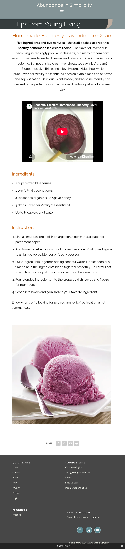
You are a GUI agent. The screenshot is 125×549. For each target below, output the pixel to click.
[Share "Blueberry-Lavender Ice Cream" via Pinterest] (64, 443)
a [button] (62, 12)
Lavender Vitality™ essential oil (42, 74)
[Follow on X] (89, 530)
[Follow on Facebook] (80, 530)
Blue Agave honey (58, 198)
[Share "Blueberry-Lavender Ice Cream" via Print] (76, 443)
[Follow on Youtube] (97, 530)
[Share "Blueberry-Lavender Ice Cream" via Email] (70, 443)
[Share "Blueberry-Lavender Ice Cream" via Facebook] (58, 443)
